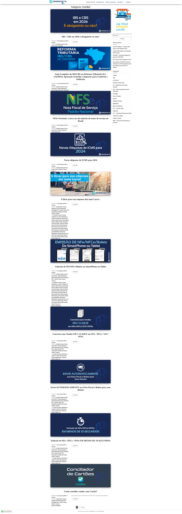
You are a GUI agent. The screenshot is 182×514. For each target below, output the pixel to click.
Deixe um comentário (56, 305)
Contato (128, 2)
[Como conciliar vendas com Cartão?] (80, 475)
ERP (67, 218)
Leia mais (75, 41)
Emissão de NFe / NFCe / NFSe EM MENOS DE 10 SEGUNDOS (80, 440)
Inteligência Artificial (117, 101)
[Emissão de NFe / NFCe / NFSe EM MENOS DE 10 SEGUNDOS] (80, 425)
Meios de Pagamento (117, 106)
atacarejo (64, 215)
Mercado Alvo (100, 2)
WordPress (92, 511)
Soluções (120, 2)
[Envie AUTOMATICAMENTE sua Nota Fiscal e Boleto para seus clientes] (80, 371)
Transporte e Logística (118, 115)
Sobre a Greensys (111, 2)
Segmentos (115, 111)
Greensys (53, 42)
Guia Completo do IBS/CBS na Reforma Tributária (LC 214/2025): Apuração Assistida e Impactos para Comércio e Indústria (80, 76)
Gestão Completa (55, 221)
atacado (59, 215)
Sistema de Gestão (58, 226)
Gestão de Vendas (55, 225)
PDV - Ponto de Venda (61, 210)
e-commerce (59, 284)
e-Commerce (116, 80)
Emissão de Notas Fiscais (118, 82)
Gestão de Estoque (55, 223)
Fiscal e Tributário (59, 45)
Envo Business (101, 511)
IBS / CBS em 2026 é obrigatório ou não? (80, 36)
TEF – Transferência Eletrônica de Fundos (122, 113)
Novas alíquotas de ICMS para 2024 (80, 160)
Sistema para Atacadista (59, 230)
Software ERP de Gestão (62, 236)
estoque (53, 220)
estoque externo (58, 220)
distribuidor (63, 216)
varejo (53, 238)
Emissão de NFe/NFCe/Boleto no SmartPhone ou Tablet (80, 266)
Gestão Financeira (63, 225)
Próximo (83, 507)
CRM (114, 78)
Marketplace (115, 103)
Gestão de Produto (64, 223)
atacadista (55, 215)
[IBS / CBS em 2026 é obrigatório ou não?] (80, 21)
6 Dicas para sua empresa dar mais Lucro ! (80, 199)
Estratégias (54, 210)
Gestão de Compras (63, 221)
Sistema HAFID (90, 2)
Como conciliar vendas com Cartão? (80, 491)
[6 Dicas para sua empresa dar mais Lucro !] (80, 183)
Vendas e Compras (56, 213)
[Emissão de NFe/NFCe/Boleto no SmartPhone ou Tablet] (80, 250)
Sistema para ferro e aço (63, 233)
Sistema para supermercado (57, 235)
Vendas (56, 238)
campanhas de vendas (56, 216)
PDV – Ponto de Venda (118, 108)
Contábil (58, 44)
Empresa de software (60, 218)
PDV (53, 226)
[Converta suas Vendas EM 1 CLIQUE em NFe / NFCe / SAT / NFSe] (80, 318)
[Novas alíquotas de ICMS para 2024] (80, 144)
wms (59, 238)
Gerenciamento (65, 220)
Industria (115, 98)
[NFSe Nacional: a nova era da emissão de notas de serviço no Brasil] (80, 102)
